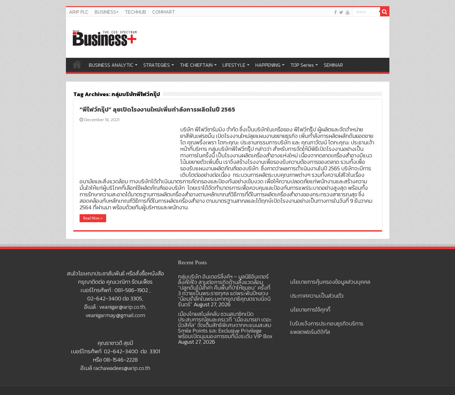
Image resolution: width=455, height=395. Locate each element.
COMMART (163, 11)
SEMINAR (333, 65)
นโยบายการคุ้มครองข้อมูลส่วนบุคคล (330, 282)
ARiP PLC (79, 11)
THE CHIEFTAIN (196, 65)
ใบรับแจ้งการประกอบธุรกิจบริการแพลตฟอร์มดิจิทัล (326, 327)
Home (77, 64)
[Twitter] (341, 12)
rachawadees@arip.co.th (121, 368)
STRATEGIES (156, 65)
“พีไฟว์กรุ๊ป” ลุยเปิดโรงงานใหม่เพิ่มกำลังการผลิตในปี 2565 (157, 109)
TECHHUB (135, 11)
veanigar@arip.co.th (122, 307)
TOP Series (302, 65)
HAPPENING (267, 65)
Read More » (92, 218)
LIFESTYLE (234, 65)
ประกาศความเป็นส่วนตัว (317, 295)
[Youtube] (347, 12)
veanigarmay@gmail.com (115, 315)
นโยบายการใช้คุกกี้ (310, 309)
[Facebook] (335, 12)
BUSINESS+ (107, 11)
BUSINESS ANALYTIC (111, 65)
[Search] (384, 11)
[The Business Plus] (105, 38)
